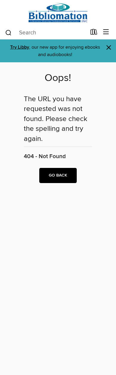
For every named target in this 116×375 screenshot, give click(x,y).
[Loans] (93, 33)
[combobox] (46, 33)
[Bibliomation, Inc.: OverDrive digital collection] (58, 12)
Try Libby (19, 47)
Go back (58, 175)
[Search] (8, 32)
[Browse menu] (106, 32)
